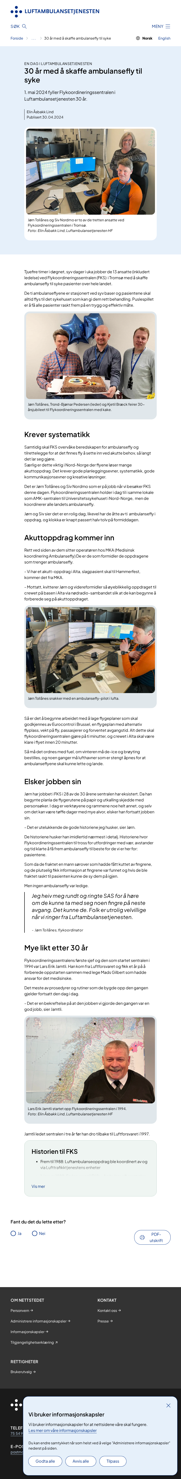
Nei (42, 1233)
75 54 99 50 (21, 1433)
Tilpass (113, 1461)
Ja (19, 1233)
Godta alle (45, 1461)
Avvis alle (81, 1461)
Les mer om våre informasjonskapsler (62, 1430)
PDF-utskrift (156, 1237)
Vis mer (38, 1186)
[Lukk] (168, 1405)
